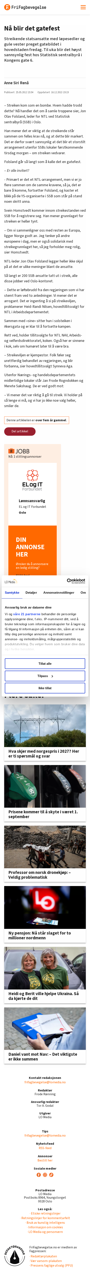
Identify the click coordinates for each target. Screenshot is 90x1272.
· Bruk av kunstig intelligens (45, 1222)
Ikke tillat (45, 688)
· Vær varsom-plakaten (45, 1261)
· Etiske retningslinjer (45, 1213)
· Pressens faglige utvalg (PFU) (51, 1265)
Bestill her (45, 1160)
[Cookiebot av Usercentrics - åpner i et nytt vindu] (67, 581)
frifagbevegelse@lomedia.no (45, 1082)
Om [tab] (83, 592)
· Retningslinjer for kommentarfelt (45, 1218)
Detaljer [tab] (31, 592)
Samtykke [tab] (12, 592)
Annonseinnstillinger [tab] (58, 592)
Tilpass (42, 676)
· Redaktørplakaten (43, 1256)
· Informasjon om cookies (45, 1227)
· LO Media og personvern (45, 1232)
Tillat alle (45, 663)
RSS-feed (45, 1148)
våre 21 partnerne (27, 614)
